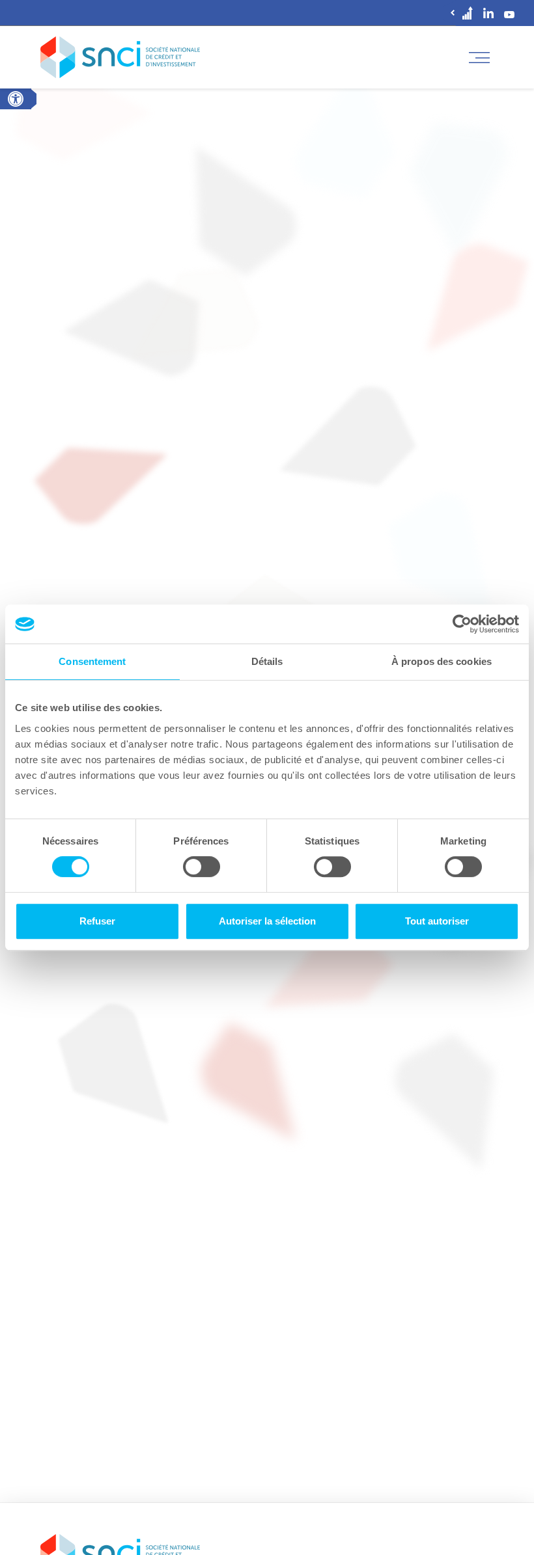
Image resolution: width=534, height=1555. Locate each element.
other (467, 13)
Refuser (97, 920)
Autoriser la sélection (267, 920)
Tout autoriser (437, 920)
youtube (509, 13)
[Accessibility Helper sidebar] (15, 98)
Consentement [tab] (92, 661)
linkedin (488, 13)
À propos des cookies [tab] (441, 661)
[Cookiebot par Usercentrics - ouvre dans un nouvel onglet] (462, 624)
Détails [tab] (267, 661)
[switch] (201, 866)
